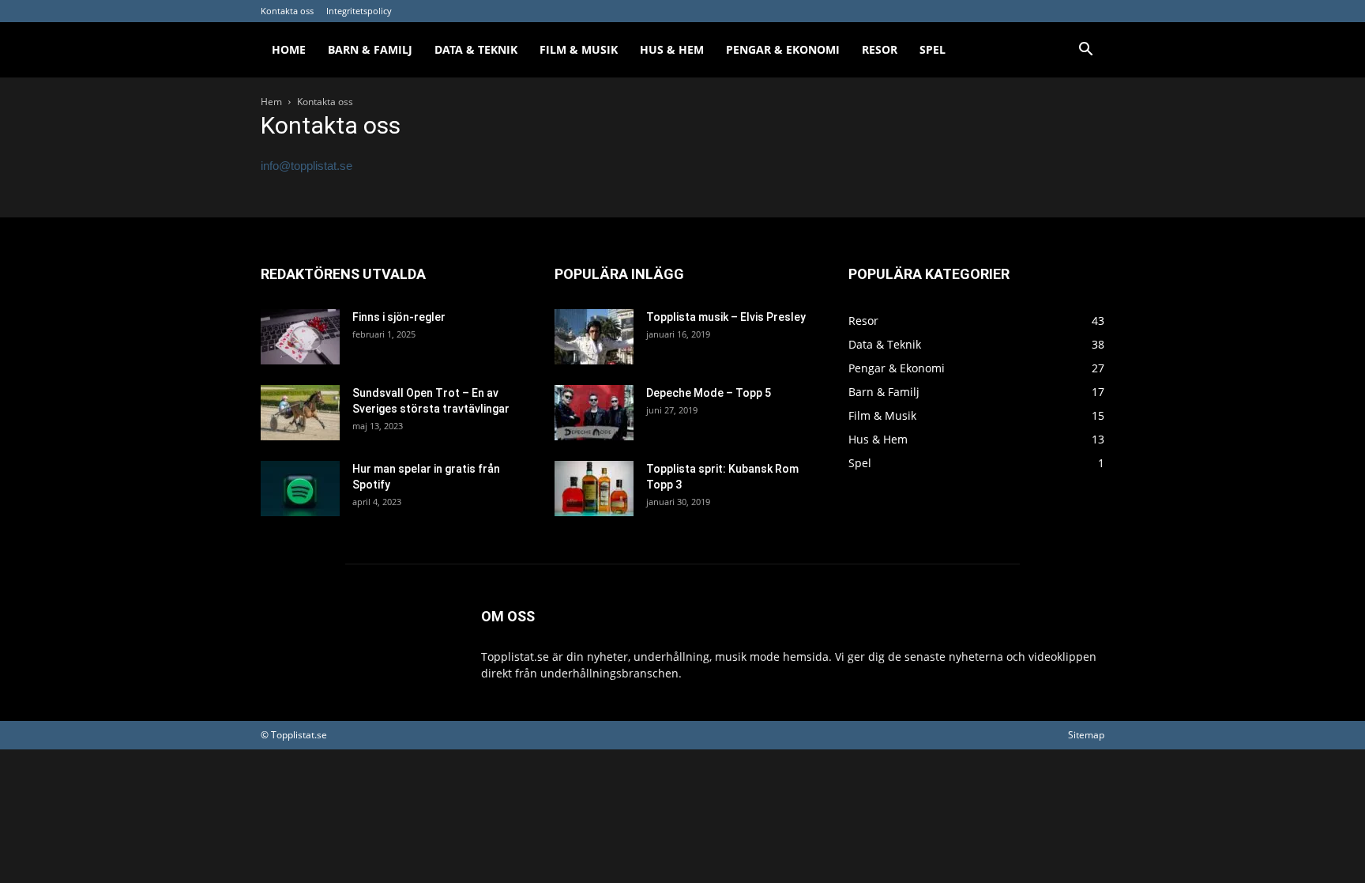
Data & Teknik (475, 49)
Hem (271, 101)
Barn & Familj (370, 49)
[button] (1085, 50)
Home (289, 49)
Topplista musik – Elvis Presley (726, 317)
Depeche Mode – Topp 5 (708, 393)
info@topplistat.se (306, 165)
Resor (879, 49)
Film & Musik (579, 49)
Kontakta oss (287, 11)
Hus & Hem (672, 49)
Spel (932, 49)
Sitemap (1086, 734)
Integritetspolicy (359, 11)
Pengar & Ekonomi (783, 49)
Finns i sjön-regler (399, 317)
